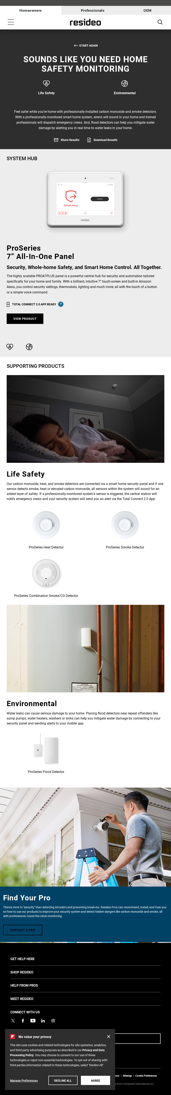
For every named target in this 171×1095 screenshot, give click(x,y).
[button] (108, 1036)
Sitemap (127, 1075)
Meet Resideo (28, 998)
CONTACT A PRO (22, 930)
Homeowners (30, 10)
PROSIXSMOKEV (125, 529)
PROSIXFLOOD (46, 753)
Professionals (93, 10)
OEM (147, 10)
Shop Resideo (28, 972)
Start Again (88, 45)
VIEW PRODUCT (25, 319)
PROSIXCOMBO (46, 577)
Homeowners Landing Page (85, 22)
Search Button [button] (160, 22)
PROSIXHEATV (46, 529)
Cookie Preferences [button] (146, 1075)
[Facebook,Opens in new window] (22, 1021)
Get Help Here (28, 958)
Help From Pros (30, 985)
